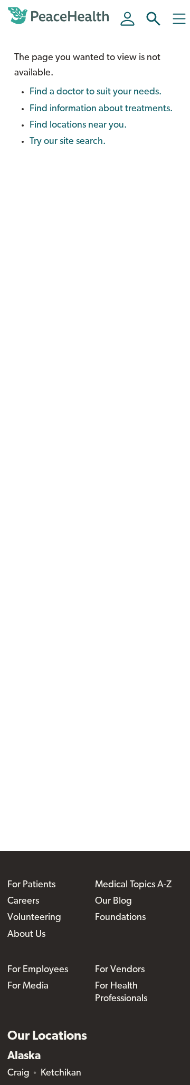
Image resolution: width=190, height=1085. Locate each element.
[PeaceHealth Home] (60, 16)
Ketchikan (61, 1073)
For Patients (31, 885)
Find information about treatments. (101, 109)
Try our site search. (68, 142)
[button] (153, 19)
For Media (28, 986)
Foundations (120, 918)
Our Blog (113, 901)
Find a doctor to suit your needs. (96, 92)
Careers (23, 901)
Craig (18, 1073)
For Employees (37, 970)
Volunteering (34, 918)
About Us (26, 934)
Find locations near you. (78, 125)
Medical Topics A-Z (133, 885)
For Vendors (120, 970)
